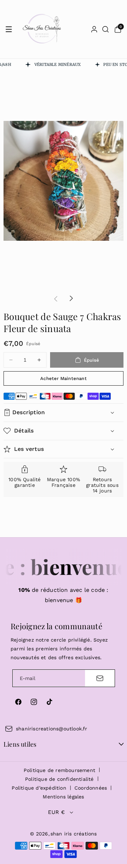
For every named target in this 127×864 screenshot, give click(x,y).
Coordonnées (90, 788)
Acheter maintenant (63, 378)
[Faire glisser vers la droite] (71, 298)
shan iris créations (73, 834)
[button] (9, 29)
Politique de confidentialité (59, 779)
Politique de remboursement (59, 770)
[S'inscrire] (100, 678)
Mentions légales (63, 796)
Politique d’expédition (39, 788)
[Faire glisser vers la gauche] (56, 298)
